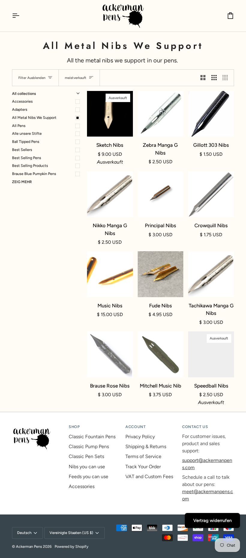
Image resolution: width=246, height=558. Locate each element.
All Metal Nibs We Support (34, 117)
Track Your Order (143, 466)
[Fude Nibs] (161, 274)
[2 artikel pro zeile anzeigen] (202, 78)
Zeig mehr (22, 181)
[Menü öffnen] (21, 16)
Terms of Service (143, 456)
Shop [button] (74, 426)
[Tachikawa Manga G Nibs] (211, 274)
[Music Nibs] (110, 274)
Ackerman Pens (29, 546)
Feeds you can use (88, 476)
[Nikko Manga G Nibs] (110, 194)
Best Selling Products (30, 165)
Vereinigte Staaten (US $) (71, 532)
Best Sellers (22, 149)
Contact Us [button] (195, 426)
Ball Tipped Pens (25, 141)
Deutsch (24, 532)
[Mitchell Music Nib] (161, 354)
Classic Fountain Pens (92, 436)
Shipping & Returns (145, 446)
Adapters (19, 109)
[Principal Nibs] (161, 194)
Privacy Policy (140, 436)
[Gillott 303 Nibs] (211, 114)
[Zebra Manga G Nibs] (161, 114)
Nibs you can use (87, 466)
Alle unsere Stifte (27, 133)
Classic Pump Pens (89, 446)
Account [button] (135, 426)
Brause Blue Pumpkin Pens (34, 173)
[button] (38, 425)
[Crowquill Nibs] (211, 194)
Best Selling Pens (26, 157)
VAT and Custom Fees (149, 476)
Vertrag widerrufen (212, 520)
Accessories (22, 101)
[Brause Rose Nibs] (110, 354)
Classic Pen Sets (86, 456)
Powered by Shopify (71, 546)
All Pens (19, 125)
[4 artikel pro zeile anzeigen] (227, 78)
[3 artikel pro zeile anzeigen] (214, 78)
